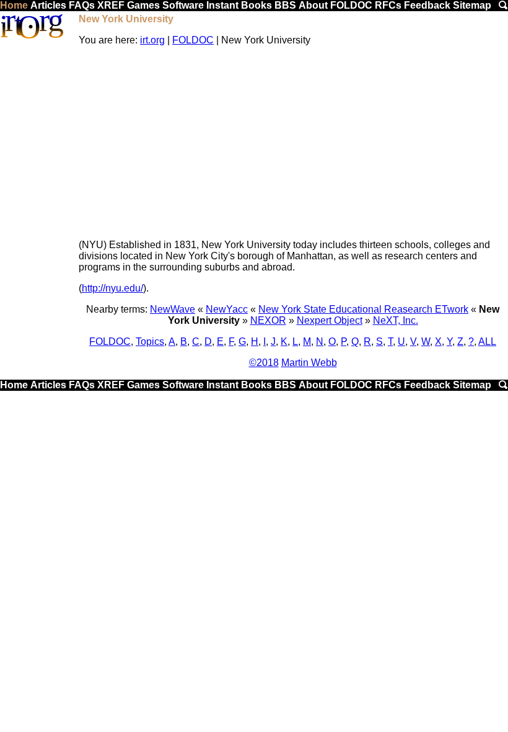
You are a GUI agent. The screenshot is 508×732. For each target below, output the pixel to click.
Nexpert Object (329, 320)
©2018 (264, 362)
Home (14, 5)
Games (143, 5)
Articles (48, 5)
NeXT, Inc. (395, 320)
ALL (487, 341)
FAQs (82, 5)
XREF (111, 5)
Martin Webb (309, 362)
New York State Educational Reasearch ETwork (363, 309)
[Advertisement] (293, 143)
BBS (285, 5)
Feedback (427, 5)
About (313, 5)
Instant (222, 5)
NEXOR (268, 320)
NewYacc (227, 309)
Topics (150, 341)
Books (256, 5)
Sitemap (472, 5)
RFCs (388, 5)
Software (183, 5)
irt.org (152, 40)
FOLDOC (351, 5)
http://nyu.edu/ (112, 288)
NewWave (172, 309)
